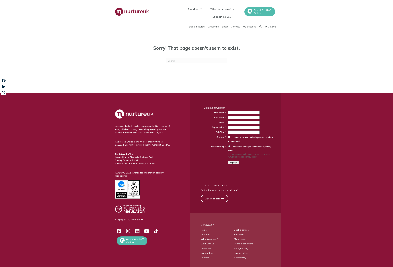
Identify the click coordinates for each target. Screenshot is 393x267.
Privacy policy (241, 253)
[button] (119, 231)
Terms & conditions (243, 243)
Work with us (207, 243)
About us (205, 234)
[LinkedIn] (4, 87)
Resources (239, 234)
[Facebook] (4, 80)
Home (204, 229)
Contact (235, 26)
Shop (225, 26)
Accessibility (240, 257)
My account (249, 26)
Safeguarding (241, 248)
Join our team (207, 253)
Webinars (213, 26)
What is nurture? (209, 239)
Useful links (206, 248)
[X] (4, 93)
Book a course (197, 26)
